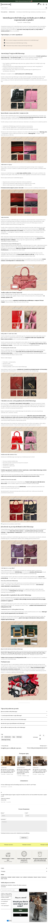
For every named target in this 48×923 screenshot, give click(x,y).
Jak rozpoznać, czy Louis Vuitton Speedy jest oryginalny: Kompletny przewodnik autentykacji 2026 (8, 771)
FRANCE (39, 877)
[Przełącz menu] (46, 4)
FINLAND (35, 877)
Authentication (12, 11)
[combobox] (24, 7)
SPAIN (2, 878)
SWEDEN (13, 877)
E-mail (26, 813)
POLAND (5, 878)
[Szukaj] (46, 8)
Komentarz (3, 819)
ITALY (21, 877)
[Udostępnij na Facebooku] (40, 735)
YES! (20, 910)
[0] (38, 4)
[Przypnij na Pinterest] (40, 739)
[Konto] (40, 4)
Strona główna (4, 11)
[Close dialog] (45, 894)
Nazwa (2, 813)
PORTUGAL (44, 877)
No (20, 915)
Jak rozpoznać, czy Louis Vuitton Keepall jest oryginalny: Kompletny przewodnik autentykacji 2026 (40, 771)
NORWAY (17, 877)
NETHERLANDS (30, 877)
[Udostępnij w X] (43, 735)
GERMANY (25, 877)
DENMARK (9, 877)
